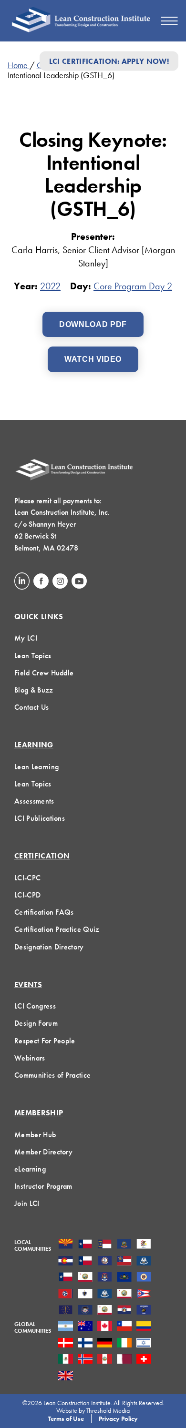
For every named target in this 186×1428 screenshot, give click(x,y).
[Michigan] (104, 1278)
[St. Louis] (124, 1310)
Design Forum (36, 1023)
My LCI (25, 638)
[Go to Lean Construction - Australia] (85, 1327)
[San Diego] (104, 1310)
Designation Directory (49, 947)
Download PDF (93, 324)
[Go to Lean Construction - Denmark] (65, 1343)
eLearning (30, 1169)
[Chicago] (143, 1245)
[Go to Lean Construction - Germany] (104, 1343)
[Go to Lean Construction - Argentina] (65, 1327)
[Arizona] (65, 1245)
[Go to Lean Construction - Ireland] (124, 1343)
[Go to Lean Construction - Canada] (104, 1327)
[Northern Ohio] (143, 1294)
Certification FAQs (44, 912)
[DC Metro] (104, 1261)
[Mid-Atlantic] (124, 1278)
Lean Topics (33, 656)
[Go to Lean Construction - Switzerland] (143, 1360)
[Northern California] (124, 1294)
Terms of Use (66, 1418)
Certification (42, 856)
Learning (33, 745)
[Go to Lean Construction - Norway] (85, 1360)
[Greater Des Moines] (143, 1261)
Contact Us (31, 707)
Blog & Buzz (33, 690)
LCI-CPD (27, 895)
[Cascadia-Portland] (124, 1245)
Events (28, 984)
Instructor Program (43, 1186)
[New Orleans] (104, 1294)
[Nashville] (65, 1294)
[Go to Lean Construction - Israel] (143, 1343)
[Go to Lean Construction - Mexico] (65, 1360)
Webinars (29, 1058)
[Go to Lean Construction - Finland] (85, 1343)
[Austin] (85, 1245)
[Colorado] (65, 1261)
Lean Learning (36, 767)
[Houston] (65, 1278)
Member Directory (43, 1152)
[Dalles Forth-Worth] (85, 1261)
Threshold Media (108, 1410)
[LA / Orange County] (85, 1278)
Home (19, 65)
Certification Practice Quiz (57, 929)
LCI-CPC (27, 878)
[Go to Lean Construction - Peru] (104, 1360)
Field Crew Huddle (43, 673)
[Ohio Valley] (65, 1310)
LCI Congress (35, 1006)
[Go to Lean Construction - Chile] (124, 1327)
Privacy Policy (118, 1418)
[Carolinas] (104, 1245)
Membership (38, 1113)
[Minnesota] (143, 1278)
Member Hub (35, 1135)
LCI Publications (39, 818)
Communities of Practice (52, 1075)
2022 (50, 286)
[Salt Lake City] (85, 1310)
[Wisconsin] (143, 1310)
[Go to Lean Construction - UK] (65, 1376)
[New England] (85, 1294)
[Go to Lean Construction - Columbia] (143, 1327)
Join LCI (27, 1203)
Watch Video (93, 359)
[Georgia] (124, 1261)
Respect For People (44, 1041)
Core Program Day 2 (132, 286)
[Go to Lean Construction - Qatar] (124, 1360)
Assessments (34, 801)
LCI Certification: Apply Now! (109, 61)
